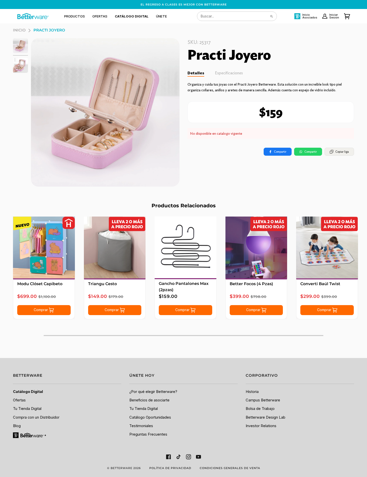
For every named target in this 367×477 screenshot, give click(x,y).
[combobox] (237, 16)
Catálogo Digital (28, 391)
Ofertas (19, 400)
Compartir (280, 151)
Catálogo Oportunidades (150, 417)
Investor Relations (261, 426)
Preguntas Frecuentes (148, 434)
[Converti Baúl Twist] (327, 247)
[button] (74, 16)
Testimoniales (141, 426)
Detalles (195, 73)
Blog (17, 426)
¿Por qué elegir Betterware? (153, 391)
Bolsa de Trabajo (260, 408)
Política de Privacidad (170, 468)
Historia (252, 391)
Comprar (41, 310)
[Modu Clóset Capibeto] (44, 247)
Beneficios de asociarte (149, 400)
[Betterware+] (30, 435)
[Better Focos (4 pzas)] (256, 247)
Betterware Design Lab (265, 417)
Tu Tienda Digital (27, 408)
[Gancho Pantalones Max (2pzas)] (185, 247)
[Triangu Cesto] (115, 247)
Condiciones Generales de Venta (230, 468)
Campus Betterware (263, 400)
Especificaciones (229, 73)
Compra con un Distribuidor (36, 417)
